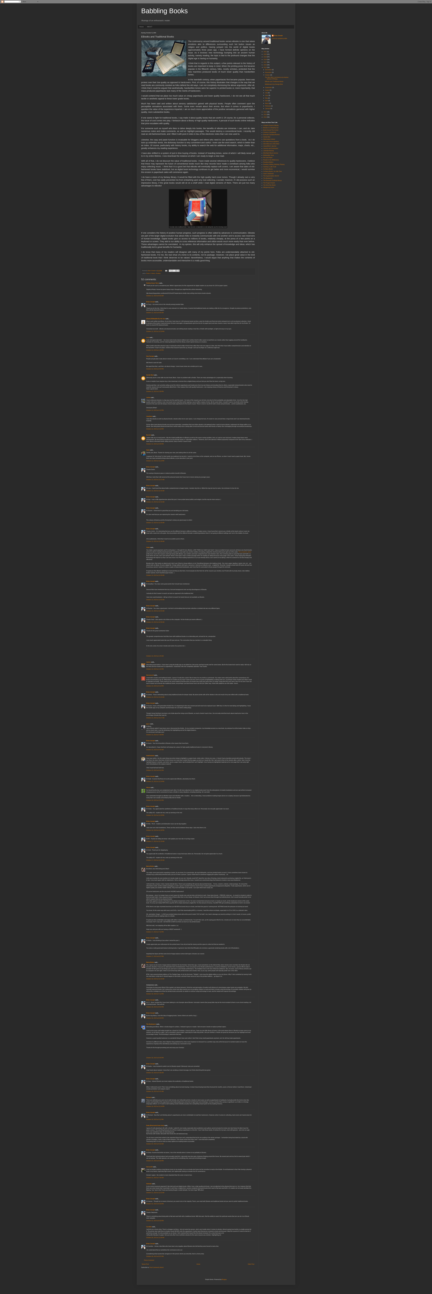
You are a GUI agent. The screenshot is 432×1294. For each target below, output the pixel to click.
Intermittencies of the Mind (271, 144)
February (268, 106)
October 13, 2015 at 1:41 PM (155, 669)
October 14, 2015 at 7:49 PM (155, 735)
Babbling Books (164, 11)
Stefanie (149, 1184)
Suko (148, 450)
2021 (265, 51)
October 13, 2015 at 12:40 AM (155, 491)
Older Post (251, 1264)
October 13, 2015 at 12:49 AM (155, 575)
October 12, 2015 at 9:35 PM (155, 444)
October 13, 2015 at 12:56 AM (155, 622)
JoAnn (148, 397)
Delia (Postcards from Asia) (155, 1125)
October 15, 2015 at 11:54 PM (155, 781)
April (266, 100)
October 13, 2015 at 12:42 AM (155, 502)
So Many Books (268, 169)
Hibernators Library (269, 139)
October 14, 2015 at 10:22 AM (155, 697)
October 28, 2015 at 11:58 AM (155, 1237)
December (268, 69)
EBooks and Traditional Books (274, 81)
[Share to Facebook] (176, 271)
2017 (265, 62)
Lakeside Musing (268, 150)
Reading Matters (268, 162)
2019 (265, 57)
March (267, 103)
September (268, 87)
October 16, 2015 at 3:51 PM (155, 800)
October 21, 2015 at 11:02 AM (155, 1192)
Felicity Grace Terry (152, 283)
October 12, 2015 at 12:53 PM (155, 331)
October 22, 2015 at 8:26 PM (155, 1204)
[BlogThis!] (172, 271)
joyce (148, 724)
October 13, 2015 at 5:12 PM (155, 686)
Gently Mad (149, 375)
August (267, 90)
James (148, 662)
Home (141, 27)
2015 (265, 67)
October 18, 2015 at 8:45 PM (155, 1058)
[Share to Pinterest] (178, 271)
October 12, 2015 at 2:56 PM (155, 391)
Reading (158, 273)
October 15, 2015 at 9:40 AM (155, 749)
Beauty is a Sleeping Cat (270, 127)
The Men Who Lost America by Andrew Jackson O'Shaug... (276, 78)
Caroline (149, 1227)
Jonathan (149, 416)
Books (148, 273)
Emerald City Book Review (271, 134)
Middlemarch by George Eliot (274, 84)
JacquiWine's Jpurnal (269, 146)
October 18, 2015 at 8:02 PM (155, 1007)
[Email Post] (166, 270)
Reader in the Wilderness (271, 160)
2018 (265, 59)
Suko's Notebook (268, 173)
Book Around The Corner (270, 130)
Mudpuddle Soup (268, 155)
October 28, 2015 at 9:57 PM (155, 1256)
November (268, 72)
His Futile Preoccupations (271, 141)
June (267, 95)
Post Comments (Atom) (157, 1267)
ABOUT (149, 27)
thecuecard (150, 675)
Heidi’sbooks (150, 755)
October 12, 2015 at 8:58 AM (155, 312)
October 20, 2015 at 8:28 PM (155, 1161)
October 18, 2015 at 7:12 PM (155, 994)
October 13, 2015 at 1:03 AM (155, 656)
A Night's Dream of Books (271, 125)
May (266, 98)
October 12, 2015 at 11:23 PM (155, 461)
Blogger (224, 1279)
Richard (148, 1097)
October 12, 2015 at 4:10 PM (155, 410)
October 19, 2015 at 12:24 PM (155, 1106)
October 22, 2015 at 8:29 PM (155, 1220)
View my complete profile (279, 38)
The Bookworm (151, 1024)
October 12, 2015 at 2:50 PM (155, 369)
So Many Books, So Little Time (272, 171)
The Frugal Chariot (269, 183)
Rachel (148, 435)
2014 (265, 112)
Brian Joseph (150, 302)
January (267, 108)
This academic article (244, 552)
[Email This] (170, 271)
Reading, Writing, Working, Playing (274, 164)
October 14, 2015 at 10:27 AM (155, 718)
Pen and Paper (267, 157)
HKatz (148, 787)
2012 (265, 117)
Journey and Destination (270, 148)
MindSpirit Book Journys (270, 153)
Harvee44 (149, 1167)
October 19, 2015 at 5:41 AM (155, 1091)
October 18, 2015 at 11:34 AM (155, 979)
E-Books (153, 273)
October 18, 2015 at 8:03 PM (155, 1018)
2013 (265, 114)
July (266, 93)
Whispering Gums (268, 187)
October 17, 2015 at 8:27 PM (155, 956)
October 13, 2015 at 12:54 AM (155, 611)
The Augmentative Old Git (271, 176)
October (267, 75)
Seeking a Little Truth (269, 167)
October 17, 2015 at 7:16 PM (155, 932)
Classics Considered (269, 132)
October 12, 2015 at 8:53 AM (155, 296)
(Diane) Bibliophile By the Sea (155, 319)
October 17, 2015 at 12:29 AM (155, 860)
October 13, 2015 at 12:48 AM (155, 541)
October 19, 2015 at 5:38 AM (155, 1072)
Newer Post (145, 1264)
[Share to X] (174, 271)
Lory (147, 337)
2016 (265, 65)
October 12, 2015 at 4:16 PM (155, 429)
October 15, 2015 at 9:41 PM (155, 770)
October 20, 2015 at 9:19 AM (155, 1144)
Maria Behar (150, 866)
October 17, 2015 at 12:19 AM (155, 841)
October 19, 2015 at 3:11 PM (154, 1119)
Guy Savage (150, 356)
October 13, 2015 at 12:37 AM (155, 479)
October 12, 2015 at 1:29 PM (155, 350)
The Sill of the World (269, 185)
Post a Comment (149, 1260)
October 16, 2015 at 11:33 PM (155, 815)
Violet (148, 547)
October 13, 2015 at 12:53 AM (155, 599)
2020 (265, 54)
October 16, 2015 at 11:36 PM (155, 830)
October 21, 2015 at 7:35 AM (155, 1177)
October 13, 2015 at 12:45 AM (155, 522)
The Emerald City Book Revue (272, 180)
